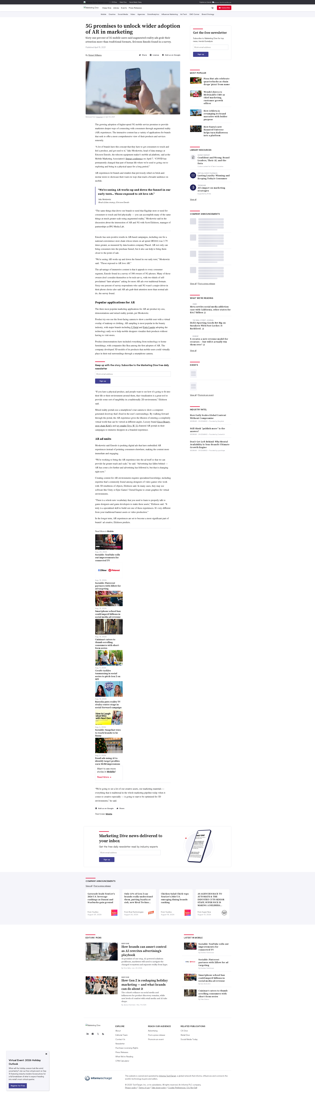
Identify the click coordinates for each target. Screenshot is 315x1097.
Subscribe (225, 8)
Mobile (103, 14)
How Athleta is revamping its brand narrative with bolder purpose (215, 115)
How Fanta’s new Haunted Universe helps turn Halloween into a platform (216, 131)
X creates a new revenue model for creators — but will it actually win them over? (209, 341)
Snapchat (99, 117)
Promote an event (206, 395)
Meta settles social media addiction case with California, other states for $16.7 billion (210, 309)
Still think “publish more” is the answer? (207, 430)
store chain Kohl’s (103, 425)
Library (116, 8)
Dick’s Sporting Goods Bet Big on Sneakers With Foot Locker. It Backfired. (208, 325)
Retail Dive (123, 2)
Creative (112, 14)
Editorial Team (121, 1035)
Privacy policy (131, 1087)
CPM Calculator (122, 1061)
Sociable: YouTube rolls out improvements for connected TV (213, 946)
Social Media (123, 14)
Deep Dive (106, 8)
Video (132, 14)
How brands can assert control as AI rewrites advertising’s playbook (143, 950)
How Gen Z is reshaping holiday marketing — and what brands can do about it (144, 984)
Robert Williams (95, 55)
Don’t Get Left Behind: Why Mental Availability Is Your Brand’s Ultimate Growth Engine (209, 444)
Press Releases (135, 8)
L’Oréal (134, 327)
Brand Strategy (208, 14)
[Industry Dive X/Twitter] (97, 1034)
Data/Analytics (153, 14)
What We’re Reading (124, 1056)
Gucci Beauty (163, 421)
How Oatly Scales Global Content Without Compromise (208, 417)
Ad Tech (183, 14)
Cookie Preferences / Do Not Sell (182, 1087)
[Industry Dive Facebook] (92, 1034)
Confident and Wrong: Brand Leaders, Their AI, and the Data (213, 160)
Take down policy (158, 1087)
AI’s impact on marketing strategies (211, 189)
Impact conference (134, 158)
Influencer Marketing (170, 14)
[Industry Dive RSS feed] (103, 1034)
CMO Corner (194, 14)
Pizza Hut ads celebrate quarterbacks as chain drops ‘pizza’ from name (217, 81)
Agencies (141, 14)
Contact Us (120, 1039)
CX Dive (114, 2)
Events (124, 8)
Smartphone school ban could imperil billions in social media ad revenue (211, 977)
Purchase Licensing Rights (126, 1048)
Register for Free (18, 1086)
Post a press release (206, 283)
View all (193, 199)
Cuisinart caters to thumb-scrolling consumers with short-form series (213, 993)
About (118, 1030)
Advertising (153, 1030)
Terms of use (144, 1087)
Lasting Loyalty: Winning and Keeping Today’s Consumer (214, 177)
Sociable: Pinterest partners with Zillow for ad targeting (213, 962)
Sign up (103, 381)
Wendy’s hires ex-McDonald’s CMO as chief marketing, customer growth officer (214, 97)
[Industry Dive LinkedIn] (87, 1034)
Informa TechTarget (167, 1076)
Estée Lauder (149, 327)
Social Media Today (135, 2)
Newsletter (120, 1043)
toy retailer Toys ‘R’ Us (127, 425)
